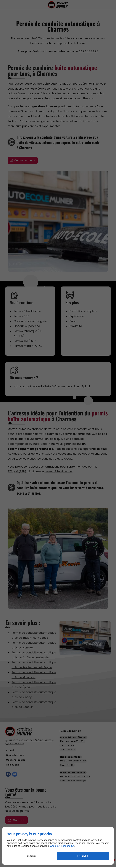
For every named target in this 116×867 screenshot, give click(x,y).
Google (54, 846)
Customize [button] (31, 856)
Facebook (66, 846)
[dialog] (58, 846)
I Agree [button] (83, 856)
